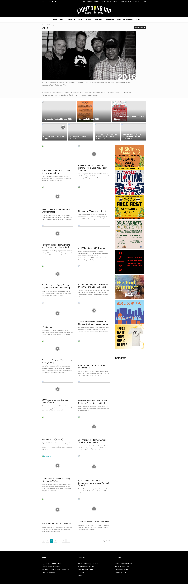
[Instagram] (49, 1)
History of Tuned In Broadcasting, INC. (56, 569)
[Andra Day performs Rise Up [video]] (54, 133)
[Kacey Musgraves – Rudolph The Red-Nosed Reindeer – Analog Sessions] (107, 131)
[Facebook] (46, 1)
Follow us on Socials (122, 566)
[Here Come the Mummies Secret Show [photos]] (57, 196)
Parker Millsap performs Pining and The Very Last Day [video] (56, 246)
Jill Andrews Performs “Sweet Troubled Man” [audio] (92, 441)
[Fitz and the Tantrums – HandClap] (94, 197)
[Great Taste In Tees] (129, 348)
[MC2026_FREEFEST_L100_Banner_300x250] (129, 219)
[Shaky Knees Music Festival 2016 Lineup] (129, 111)
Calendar (109, 1)
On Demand (136, 1)
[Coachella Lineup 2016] (94, 111)
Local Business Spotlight (51, 566)
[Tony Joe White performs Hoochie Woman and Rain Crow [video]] (133, 129)
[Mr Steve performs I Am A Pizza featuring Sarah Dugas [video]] (94, 389)
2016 (48, 25)
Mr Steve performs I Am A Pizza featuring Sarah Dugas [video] (92, 402)
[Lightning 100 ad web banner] (129, 323)
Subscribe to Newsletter (123, 563)
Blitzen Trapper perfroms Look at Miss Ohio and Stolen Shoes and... (93, 285)
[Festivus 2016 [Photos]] (57, 426)
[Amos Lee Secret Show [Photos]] (80, 132)
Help (80, 575)
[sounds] (129, 194)
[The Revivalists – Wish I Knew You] (94, 508)
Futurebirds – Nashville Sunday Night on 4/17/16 (56, 479)
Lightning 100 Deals (122, 569)
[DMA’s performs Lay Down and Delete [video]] (57, 389)
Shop (129, 1)
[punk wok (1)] (129, 274)
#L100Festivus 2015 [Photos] (91, 248)
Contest (115, 1)
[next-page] (68, 541)
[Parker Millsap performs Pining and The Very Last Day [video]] (57, 233)
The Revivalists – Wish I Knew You (93, 522)
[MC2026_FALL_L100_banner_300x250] (129, 169)
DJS (102, 1)
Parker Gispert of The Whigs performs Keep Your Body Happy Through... (92, 167)
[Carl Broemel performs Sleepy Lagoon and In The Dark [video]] (57, 274)
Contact (81, 572)
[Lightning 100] (94, 10)
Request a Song (120, 572)
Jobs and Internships (85, 569)
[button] (43, 1)
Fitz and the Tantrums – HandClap (93, 211)
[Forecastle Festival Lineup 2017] (59, 111)
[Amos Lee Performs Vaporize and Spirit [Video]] (57, 349)
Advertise (124, 1)
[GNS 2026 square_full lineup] (129, 249)
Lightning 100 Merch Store (51, 563)
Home (83, 1)
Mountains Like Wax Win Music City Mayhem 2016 (56, 171)
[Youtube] (55, 1)
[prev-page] (43, 541)
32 (63, 541)
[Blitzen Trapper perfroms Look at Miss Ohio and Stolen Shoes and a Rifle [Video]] (94, 273)
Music (89, 1)
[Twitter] (52, 1)
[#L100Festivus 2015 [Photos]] (94, 235)
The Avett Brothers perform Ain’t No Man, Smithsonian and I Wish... (93, 323)
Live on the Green (48, 572)
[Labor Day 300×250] (129, 298)
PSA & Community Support (88, 563)
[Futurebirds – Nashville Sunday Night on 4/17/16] (57, 465)
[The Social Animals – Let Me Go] (57, 509)
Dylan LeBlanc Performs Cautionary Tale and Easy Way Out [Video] (93, 483)
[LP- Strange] (57, 313)
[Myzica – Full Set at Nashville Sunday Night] (94, 351)
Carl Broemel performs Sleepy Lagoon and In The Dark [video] (56, 286)
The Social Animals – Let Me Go (56, 523)
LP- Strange (47, 327)
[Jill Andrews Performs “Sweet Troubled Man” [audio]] (94, 426)
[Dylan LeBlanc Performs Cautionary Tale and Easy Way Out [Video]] (94, 466)
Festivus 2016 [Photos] (52, 439)
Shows (96, 1)
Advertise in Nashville (86, 566)
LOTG (144, 1)
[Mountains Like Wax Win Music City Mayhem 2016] (57, 156)
